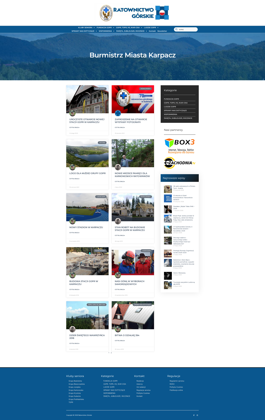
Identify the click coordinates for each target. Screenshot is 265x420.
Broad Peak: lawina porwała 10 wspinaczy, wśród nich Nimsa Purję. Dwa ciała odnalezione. (183, 218)
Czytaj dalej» (74, 127)
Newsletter (162, 31)
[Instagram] (197, 415)
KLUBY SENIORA (85, 28)
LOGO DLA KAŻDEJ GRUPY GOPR (87, 173)
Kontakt (152, 31)
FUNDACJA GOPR (104, 28)
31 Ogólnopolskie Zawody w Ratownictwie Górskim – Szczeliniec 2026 (182, 229)
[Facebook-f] (193, 415)
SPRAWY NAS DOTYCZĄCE (83, 31)
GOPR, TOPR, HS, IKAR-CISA (128, 28)
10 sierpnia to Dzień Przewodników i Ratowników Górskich (183, 197)
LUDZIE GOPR (150, 28)
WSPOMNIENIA (105, 31)
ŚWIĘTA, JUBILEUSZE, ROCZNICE (130, 31)
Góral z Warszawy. (179, 273)
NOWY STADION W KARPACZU (86, 227)
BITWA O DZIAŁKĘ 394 (127, 335)
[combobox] (186, 29)
